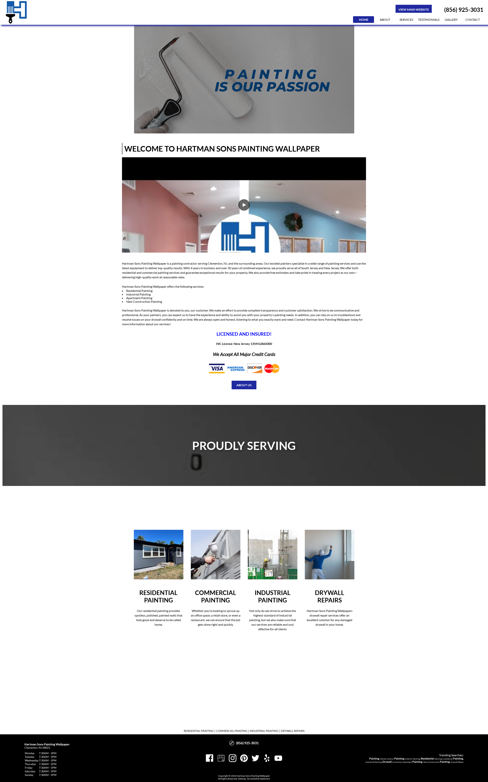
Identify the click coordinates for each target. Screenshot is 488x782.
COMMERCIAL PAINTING (231, 730)
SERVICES (406, 19)
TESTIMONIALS (428, 19)
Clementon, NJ (217, 263)
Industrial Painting (138, 294)
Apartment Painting (139, 298)
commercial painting (155, 272)
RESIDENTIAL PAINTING (199, 730)
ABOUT (385, 19)
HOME (363, 19)
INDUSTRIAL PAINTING (264, 730)
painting (177, 263)
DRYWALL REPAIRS (292, 730)
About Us (244, 385)
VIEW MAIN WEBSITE (413, 9)
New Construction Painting (144, 301)
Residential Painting (139, 290)
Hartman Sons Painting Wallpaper (144, 263)
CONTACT (473, 19)
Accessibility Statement (258, 778)
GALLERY (451, 19)
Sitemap (242, 778)
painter (285, 263)
